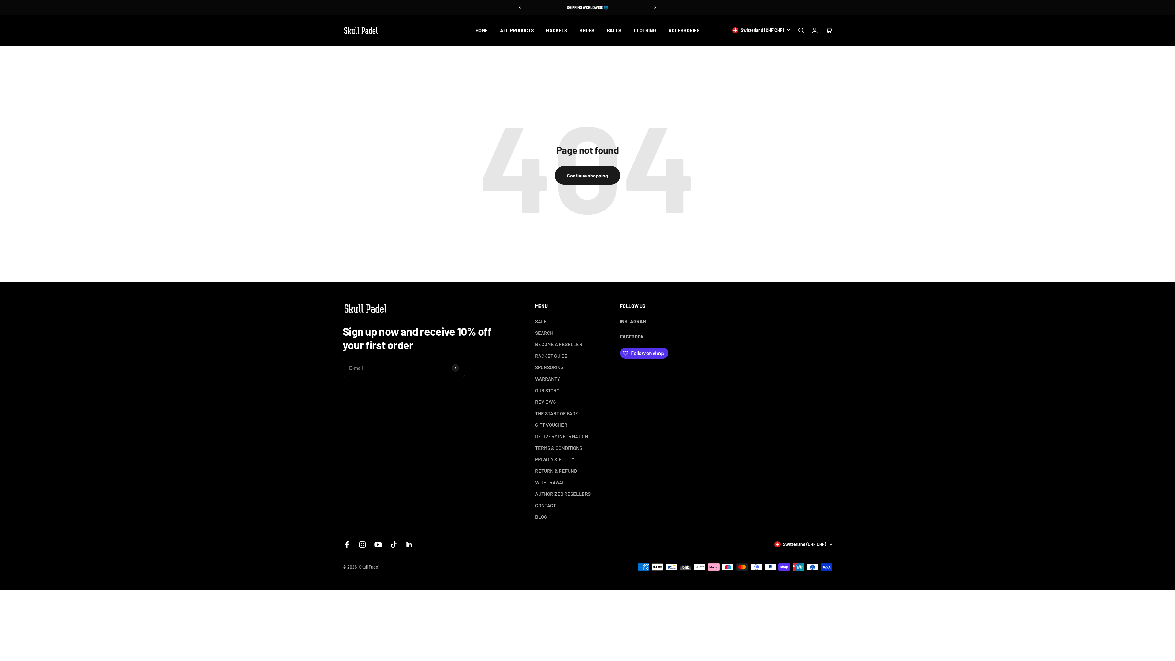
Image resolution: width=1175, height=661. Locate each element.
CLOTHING (645, 30)
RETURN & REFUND (556, 471)
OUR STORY (547, 390)
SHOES (587, 30)
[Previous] (520, 7)
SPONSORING (549, 367)
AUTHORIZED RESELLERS (563, 494)
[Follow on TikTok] (394, 544)
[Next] (655, 7)
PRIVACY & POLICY (554, 459)
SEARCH (544, 333)
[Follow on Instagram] (362, 544)
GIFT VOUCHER (551, 425)
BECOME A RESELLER (558, 344)
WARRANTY (547, 379)
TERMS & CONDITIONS (558, 448)
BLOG (541, 517)
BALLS (614, 30)
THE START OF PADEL (558, 413)
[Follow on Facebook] (347, 544)
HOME (482, 30)
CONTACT (545, 505)
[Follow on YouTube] (378, 544)
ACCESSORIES (684, 30)
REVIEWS (545, 402)
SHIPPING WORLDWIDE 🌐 (587, 7)
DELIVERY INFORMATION (561, 436)
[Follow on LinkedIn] (409, 544)
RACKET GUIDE (551, 356)
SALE (541, 321)
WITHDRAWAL (550, 482)
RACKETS (556, 30)
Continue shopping (587, 175)
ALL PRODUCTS (517, 30)
